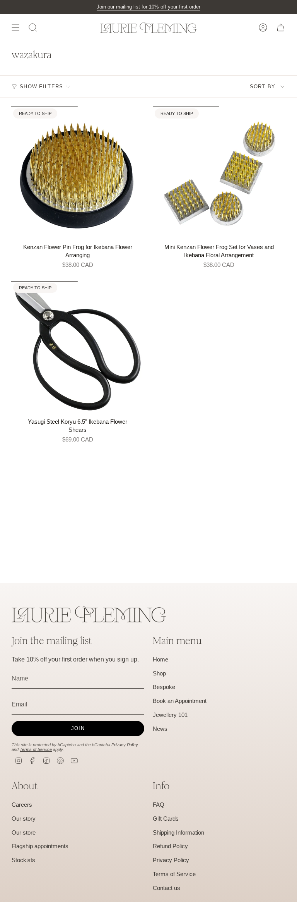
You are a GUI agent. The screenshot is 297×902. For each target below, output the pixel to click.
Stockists (23, 860)
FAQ (158, 804)
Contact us (166, 888)
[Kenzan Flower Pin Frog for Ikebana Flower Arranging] (77, 173)
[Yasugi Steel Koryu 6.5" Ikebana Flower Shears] (77, 347)
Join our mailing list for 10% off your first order (148, 7)
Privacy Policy (124, 744)
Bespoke (164, 687)
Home (160, 659)
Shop (159, 673)
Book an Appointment (180, 701)
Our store (24, 832)
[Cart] (281, 27)
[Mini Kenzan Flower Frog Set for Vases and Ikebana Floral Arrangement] (219, 173)
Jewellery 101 (170, 714)
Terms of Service (36, 749)
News (160, 728)
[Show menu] (15, 27)
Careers (22, 804)
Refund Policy (170, 846)
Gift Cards (166, 818)
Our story (24, 818)
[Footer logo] (89, 614)
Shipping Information (178, 832)
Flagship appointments (40, 846)
